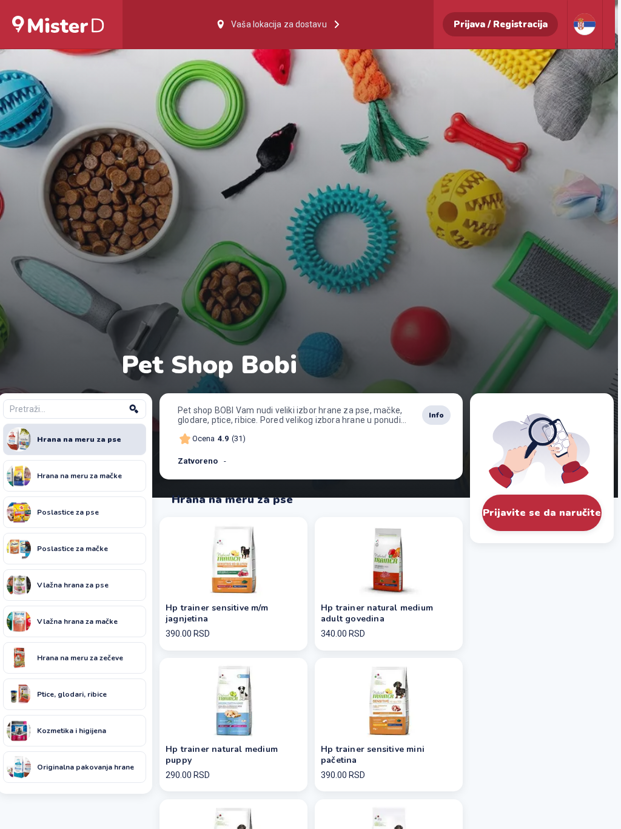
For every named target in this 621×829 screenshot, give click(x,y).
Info (436, 415)
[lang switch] (584, 24)
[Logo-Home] (58, 24)
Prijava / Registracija (501, 24)
